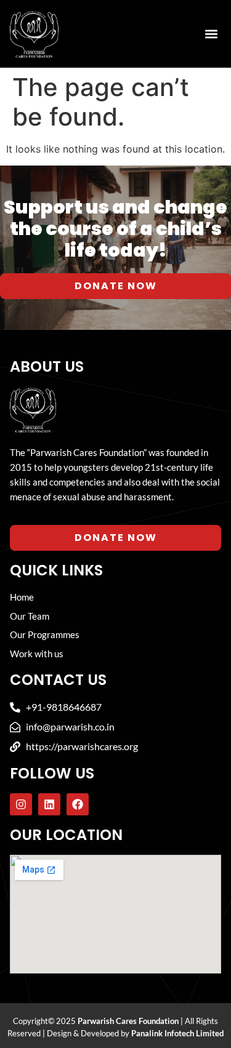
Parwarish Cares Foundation (128, 1021)
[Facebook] (78, 804)
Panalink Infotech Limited (177, 1033)
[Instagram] (21, 804)
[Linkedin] (49, 804)
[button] (211, 34)
